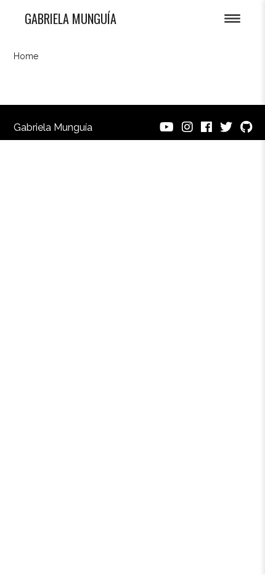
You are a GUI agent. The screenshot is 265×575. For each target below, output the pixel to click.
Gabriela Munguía (70, 18)
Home (26, 56)
